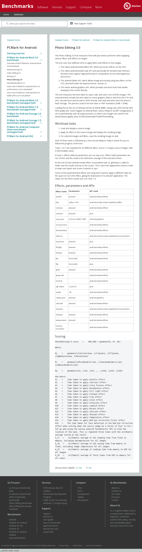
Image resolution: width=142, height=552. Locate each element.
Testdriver (13, 509)
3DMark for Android (18, 522)
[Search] (7, 24)
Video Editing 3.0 (14, 73)
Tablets (80, 497)
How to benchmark (51, 522)
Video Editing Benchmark (20, 506)
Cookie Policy (78, 545)
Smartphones (83, 494)
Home (6, 14)
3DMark (12, 519)
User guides (48, 519)
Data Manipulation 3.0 (16, 83)
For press (115, 497)
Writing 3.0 (11, 76)
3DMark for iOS (16, 525)
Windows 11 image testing (55, 503)
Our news (115, 494)
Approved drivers (50, 525)
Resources (48, 516)
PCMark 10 (14, 528)
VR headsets (82, 500)
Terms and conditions (94, 545)
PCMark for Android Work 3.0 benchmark (111, 40)
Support (46, 513)
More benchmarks (17, 538)
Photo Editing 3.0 (14, 79)
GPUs (79, 491)
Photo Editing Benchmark (20, 503)
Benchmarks (14, 514)
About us (115, 488)
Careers (114, 500)
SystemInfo (48, 532)
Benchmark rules (50, 528)
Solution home (13, 40)
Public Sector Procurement (55, 500)
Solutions (18, 14)
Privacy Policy (64, 545)
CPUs (79, 488)
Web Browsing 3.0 (14, 69)
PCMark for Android (81, 40)
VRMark (12, 535)
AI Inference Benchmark (20, 494)
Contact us (116, 491)
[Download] (66, 247)
